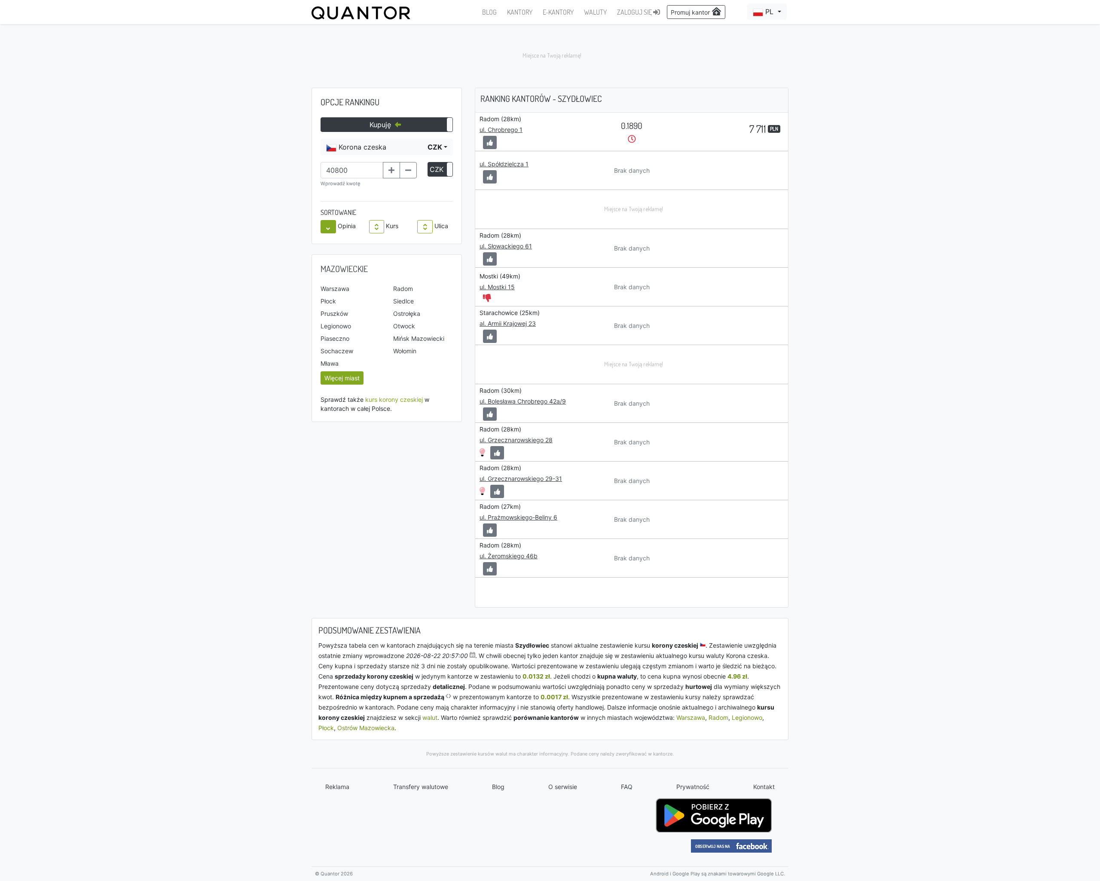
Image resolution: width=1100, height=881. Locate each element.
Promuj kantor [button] (691, 12)
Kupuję (381, 124)
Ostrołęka (406, 313)
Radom (403, 288)
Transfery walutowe (420, 786)
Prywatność (692, 786)
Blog (498, 786)
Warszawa (335, 288)
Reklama (337, 786)
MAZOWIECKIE (344, 268)
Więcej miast (342, 378)
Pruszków (334, 313)
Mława (330, 363)
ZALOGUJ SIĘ (635, 12)
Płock (328, 301)
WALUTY (595, 12)
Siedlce (403, 301)
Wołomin (404, 351)
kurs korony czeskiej (394, 399)
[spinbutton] (352, 170)
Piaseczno (335, 338)
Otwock (404, 326)
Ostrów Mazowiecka (365, 727)
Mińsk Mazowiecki (418, 338)
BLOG (489, 12)
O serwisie (562, 786)
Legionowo (336, 326)
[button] (767, 11)
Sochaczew (337, 351)
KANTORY (519, 12)
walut (429, 717)
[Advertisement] (550, 56)
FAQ (626, 786)
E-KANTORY (558, 12)
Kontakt (764, 786)
